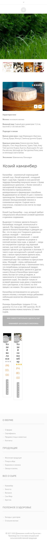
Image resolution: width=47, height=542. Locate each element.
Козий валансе (7, 351)
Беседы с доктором (12, 517)
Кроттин (8, 500)
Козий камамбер (18, 353)
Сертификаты (10, 433)
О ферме (8, 430)
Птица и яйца (10, 461)
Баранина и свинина (13, 465)
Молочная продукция (13, 458)
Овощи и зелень (11, 468)
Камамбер (9, 486)
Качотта (8, 489)
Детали (7, 387)
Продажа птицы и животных (16, 437)
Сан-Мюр (8, 496)
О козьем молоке (11, 521)
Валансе (8, 493)
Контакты (8, 441)
